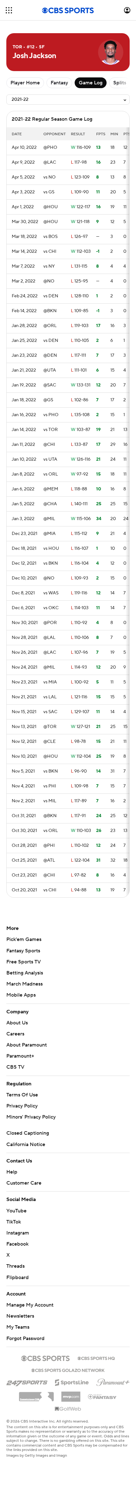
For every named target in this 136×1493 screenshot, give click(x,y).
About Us (17, 1023)
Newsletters (20, 1316)
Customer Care (23, 1183)
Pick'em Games (23, 939)
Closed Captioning (27, 1133)
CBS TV (15, 1067)
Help (11, 1172)
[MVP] (70, 1394)
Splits (119, 83)
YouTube (16, 1211)
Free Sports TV (23, 962)
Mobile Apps (21, 995)
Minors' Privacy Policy (31, 1117)
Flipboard (17, 1277)
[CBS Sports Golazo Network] (68, 1370)
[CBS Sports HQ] (96, 1358)
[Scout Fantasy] (102, 1396)
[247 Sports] (26, 1381)
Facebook (17, 1244)
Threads (15, 1266)
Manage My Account (29, 1305)
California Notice (25, 1144)
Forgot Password (25, 1338)
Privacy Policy (22, 1106)
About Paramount (26, 1045)
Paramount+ (20, 1056)
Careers (15, 1034)
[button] (8, 10)
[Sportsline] (72, 1381)
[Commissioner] (36, 1394)
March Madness (24, 984)
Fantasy (59, 83)
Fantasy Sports (23, 951)
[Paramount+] (113, 1381)
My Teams (17, 1327)
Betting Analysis (24, 973)
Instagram (17, 1233)
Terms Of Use (22, 1095)
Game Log (90, 83)
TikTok (13, 1222)
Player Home (25, 83)
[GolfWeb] (68, 1409)
